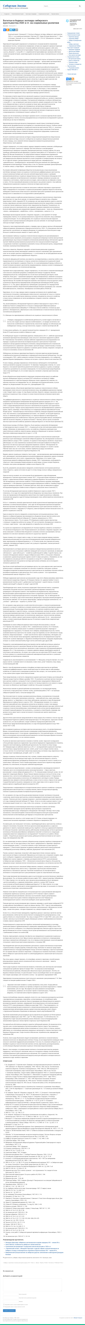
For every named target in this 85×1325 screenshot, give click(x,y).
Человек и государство (75, 64)
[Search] (80, 6)
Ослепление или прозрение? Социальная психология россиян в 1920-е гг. (28, 1246)
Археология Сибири (74, 51)
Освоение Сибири (73, 38)
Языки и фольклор (74, 53)
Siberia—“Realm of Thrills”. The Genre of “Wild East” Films (49, 1262)
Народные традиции (74, 49)
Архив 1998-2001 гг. (73, 69)
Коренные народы (74, 36)
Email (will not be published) (27, 1297)
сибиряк (15, 1257)
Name (22, 1294)
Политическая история (17, 14)
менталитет (36, 1257)
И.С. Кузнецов (44, 1257)
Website (21, 1301)
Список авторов (71, 74)
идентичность (8, 1257)
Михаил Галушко (78, 1317)
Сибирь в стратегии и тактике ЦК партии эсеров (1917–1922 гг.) (19, 1262)
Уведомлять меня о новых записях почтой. (15, 1306)
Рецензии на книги (74, 68)
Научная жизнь (55, 14)
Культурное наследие (75, 55)
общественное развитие (25, 1257)
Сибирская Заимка (14, 6)
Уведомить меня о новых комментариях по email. (16, 1304)
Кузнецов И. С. (13, 25)
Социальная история (44, 14)
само (50, 1257)
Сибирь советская (74, 44)
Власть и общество (74, 60)
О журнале (6, 14)
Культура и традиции (31, 14)
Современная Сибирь (75, 46)
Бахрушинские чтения (73, 33)
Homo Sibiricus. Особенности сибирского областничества (23, 1244)
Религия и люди (73, 62)
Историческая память (75, 58)
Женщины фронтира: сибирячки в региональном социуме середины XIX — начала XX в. (32, 1242)
